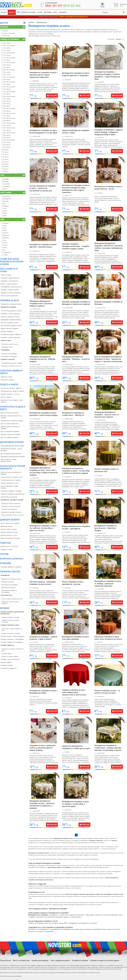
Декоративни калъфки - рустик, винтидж (11, 450)
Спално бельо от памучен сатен (12, 477)
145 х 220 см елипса (9, 118)
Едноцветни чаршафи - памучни (12, 512)
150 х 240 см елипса (9, 133)
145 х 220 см (7, 116)
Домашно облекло (10, 519)
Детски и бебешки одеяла (9, 437)
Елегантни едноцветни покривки (12, 311)
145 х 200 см (7, 111)
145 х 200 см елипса (9, 113)
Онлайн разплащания (40, 960)
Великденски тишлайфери (10, 585)
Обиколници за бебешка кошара (12, 421)
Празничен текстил (10, 571)
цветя (5, 215)
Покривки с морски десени (10, 278)
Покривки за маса (9, 300)
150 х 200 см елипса (9, 123)
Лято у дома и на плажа (26, 12)
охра (4, 240)
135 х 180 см (7, 79)
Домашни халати (6, 526)
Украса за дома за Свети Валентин (12, 599)
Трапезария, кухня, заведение (11, 334)
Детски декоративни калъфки (11, 453)
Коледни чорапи (7, 653)
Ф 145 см (5, 154)
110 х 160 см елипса (9, 62)
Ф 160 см (5, 159)
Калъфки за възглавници (9, 509)
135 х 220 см (7, 89)
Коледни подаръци (7, 645)
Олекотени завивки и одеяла (11, 371)
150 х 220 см (7, 125)
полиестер (6, 35)
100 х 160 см (7, 48)
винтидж (6, 181)
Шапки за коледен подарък (10, 656)
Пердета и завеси (9, 384)
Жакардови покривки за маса (11, 320)
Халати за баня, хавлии (9, 529)
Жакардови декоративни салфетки (12, 363)
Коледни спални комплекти (10, 659)
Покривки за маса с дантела (10, 337)
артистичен (6, 196)
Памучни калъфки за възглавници (13, 494)
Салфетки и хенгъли (8, 359)
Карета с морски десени (9, 284)
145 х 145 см (7, 104)
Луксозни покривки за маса (10, 317)
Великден (6, 179)
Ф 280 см (5, 171)
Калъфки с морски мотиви (10, 290)
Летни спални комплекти (9, 296)
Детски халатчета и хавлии (10, 523)
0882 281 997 (53, 6)
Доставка (47, 12)
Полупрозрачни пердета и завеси (12, 391)
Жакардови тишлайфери (9, 356)
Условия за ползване (80, 960)
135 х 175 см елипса (9, 77)
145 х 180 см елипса (9, 108)
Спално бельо (5, 960)
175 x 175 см (7, 142)
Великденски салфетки (8, 587)
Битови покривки (7, 331)
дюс (4, 203)
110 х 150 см (7, 55)
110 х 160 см (7, 60)
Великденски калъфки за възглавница (9, 591)
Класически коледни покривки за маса (12, 629)
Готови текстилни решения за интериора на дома (12, 261)
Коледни (4, 608)
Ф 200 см (5, 166)
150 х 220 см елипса (9, 128)
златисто (6, 233)
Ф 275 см (5, 169)
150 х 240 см (7, 130)
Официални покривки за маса (11, 304)
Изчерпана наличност (12, 558)
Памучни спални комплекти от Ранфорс (11, 473)
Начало (4, 12)
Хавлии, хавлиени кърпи (9, 532)
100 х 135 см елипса (9, 45)
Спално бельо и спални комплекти (12, 467)
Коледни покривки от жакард (11, 633)
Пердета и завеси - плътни (10, 394)
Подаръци (5, 542)
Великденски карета (8, 582)
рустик (5, 189)
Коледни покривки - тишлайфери (12, 639)
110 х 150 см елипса (9, 58)
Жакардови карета (7, 347)
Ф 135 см (5, 150)
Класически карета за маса (10, 344)
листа (5, 208)
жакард (5, 31)
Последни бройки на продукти (11, 567)
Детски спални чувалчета (9, 424)
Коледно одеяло (6, 662)
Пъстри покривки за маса (9, 323)
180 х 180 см (7, 145)
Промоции (5, 563)
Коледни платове (7, 665)
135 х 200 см (7, 84)
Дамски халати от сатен (9, 535)
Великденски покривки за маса (11, 579)
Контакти (62, 12)
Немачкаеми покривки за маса (11, 325)
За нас (39, 12)
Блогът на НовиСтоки (21, 960)
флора (5, 213)
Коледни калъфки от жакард (10, 617)
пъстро (5, 245)
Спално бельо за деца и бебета (12, 408)
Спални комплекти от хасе (10, 483)
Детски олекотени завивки (10, 431)
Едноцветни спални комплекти (11, 506)
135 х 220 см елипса (9, 91)
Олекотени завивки (7, 380)
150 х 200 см (7, 120)
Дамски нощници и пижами (10, 538)
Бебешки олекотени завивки (10, 434)
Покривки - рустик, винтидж (10, 314)
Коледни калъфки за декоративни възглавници (12, 613)
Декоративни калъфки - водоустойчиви (9, 460)
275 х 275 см (7, 147)
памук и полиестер (9, 33)
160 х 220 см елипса (9, 140)
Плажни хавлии (6, 275)
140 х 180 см (7, 94)
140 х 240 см (7, 101)
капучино (6, 235)
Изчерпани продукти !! (9, 668)
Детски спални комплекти (10, 413)
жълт (4, 228)
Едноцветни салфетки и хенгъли (11, 366)
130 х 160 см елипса (9, 70)
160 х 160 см (7, 135)
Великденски (5, 575)
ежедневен (6, 184)
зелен (5, 230)
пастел (5, 242)
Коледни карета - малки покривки (12, 636)
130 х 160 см (7, 67)
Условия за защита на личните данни (104, 960)
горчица (5, 223)
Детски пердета (6, 397)
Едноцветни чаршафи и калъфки (12, 500)
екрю (4, 226)
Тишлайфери (5, 350)
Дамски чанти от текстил (9, 546)
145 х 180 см (7, 106)
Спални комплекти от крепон (11, 480)
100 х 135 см (7, 43)
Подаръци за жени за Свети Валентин (10, 602)
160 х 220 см (7, 137)
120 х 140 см (7, 65)
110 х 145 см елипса (9, 53)
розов (5, 247)
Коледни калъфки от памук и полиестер (10, 621)
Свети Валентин (6, 595)
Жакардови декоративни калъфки (12, 446)
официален (6, 186)
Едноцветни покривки (8, 307)
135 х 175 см (7, 74)
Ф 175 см (5, 162)
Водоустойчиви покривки (9, 328)
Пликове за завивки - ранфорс (11, 491)
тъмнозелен (7, 252)
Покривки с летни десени (9, 281)
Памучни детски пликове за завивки (10, 427)
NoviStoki (63, 902)
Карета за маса (6, 340)
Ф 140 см (5, 152)
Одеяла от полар (6, 377)
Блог (55, 12)
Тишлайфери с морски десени (11, 287)
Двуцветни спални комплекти (11, 503)
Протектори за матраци (9, 497)
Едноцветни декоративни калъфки (13, 456)
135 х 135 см (7, 72)
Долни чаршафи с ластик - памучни (13, 515)
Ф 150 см (5, 157)
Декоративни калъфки (12, 442)
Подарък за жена (7, 549)
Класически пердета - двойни (11, 388)
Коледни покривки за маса (10, 625)
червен (5, 255)
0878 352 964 (71, 6)
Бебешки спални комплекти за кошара (11, 417)
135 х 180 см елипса (9, 82)
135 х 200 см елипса (9, 87)
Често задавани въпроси (60, 960)
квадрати (6, 206)
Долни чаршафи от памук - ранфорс (10, 487)
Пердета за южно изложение (11, 293)
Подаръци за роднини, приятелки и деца (12, 650)
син (4, 250)
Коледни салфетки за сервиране (12, 642)
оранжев (6, 238)
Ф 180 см (5, 164)
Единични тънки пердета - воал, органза (12, 401)
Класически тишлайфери (9, 354)
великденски (7, 199)
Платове (4, 554)
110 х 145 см (7, 50)
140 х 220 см (7, 99)
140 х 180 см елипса (9, 96)
